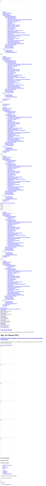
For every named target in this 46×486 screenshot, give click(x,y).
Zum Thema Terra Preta (12, 21)
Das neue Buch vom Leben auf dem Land (16, 40)
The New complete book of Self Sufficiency (16, 43)
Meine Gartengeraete (9, 45)
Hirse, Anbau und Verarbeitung (13, 26)
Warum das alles (6, 14)
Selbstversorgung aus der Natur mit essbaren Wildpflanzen (19, 34)
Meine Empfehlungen (7, 15)
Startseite (4, 11)
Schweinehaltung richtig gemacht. (14, 42)
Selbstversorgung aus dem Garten (14, 35)
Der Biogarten (10, 33)
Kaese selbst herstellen (12, 28)
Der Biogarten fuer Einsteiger (13, 41)
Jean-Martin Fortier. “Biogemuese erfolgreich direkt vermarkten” (20, 19)
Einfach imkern (10, 39)
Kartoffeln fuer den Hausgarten (13, 38)
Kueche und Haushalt (9, 46)
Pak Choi (9, 113)
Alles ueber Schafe (11, 23)
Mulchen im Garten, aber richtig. (14, 25)
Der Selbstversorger (11, 37)
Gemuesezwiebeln (11, 112)
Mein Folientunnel (6, 98)
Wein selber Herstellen (9, 47)
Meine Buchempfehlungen (10, 17)
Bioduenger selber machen (13, 31)
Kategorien (5, 99)
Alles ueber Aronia (11, 27)
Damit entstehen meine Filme (10, 44)
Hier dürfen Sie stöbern (4, 327)
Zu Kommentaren (8, 50)
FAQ (4, 49)
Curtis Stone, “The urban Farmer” (14, 20)
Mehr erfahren (3, 313)
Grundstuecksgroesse (9, 51)
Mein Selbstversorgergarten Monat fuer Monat (16, 32)
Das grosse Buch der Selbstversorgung (15, 30)
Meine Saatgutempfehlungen (10, 16)
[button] (23, 54)
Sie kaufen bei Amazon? (6, 329)
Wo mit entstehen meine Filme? (11, 52)
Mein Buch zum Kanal (7, 13)
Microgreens (10, 22)
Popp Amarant (10, 29)
